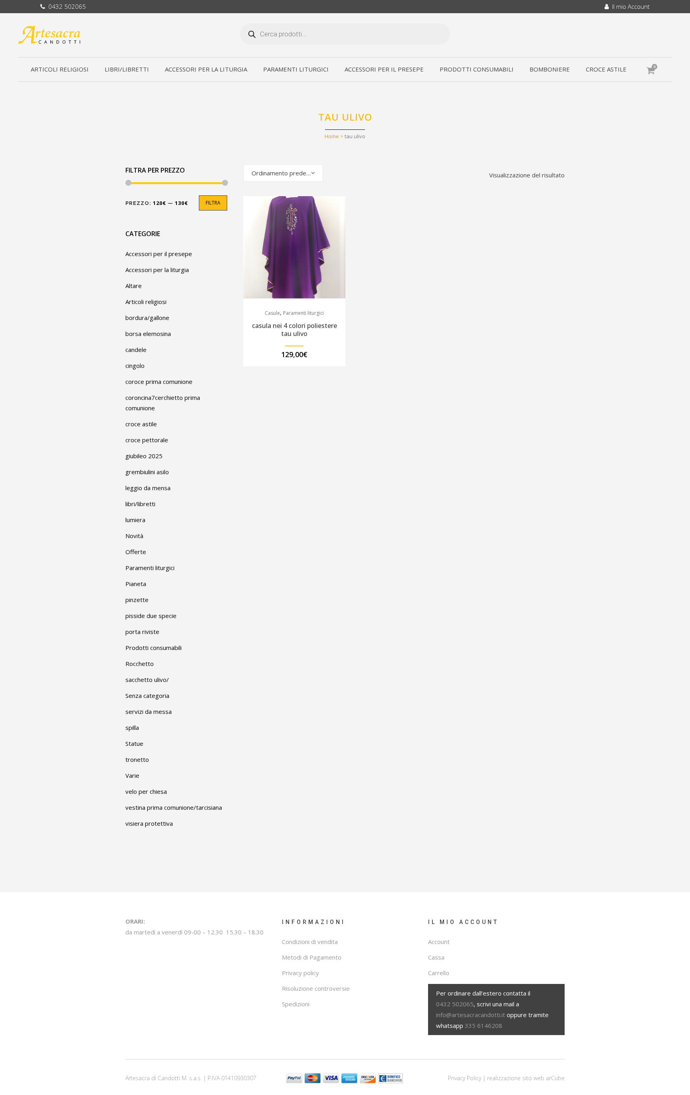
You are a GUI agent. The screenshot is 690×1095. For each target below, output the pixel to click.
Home (332, 136)
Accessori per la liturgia (157, 270)
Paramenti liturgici (149, 568)
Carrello (438, 973)
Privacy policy (300, 973)
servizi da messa (148, 711)
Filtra (213, 202)
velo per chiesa (146, 791)
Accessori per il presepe (158, 254)
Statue (134, 743)
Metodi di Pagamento (311, 957)
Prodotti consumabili (153, 648)
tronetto (137, 759)
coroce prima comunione (158, 382)
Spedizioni (295, 1004)
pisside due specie (150, 616)
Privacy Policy (464, 1078)
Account (439, 942)
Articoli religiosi (146, 302)
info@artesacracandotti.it (470, 1015)
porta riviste (142, 632)
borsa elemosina (148, 334)
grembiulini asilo (147, 472)
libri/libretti (140, 504)
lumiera (135, 520)
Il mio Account (629, 6)
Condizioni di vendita (310, 942)
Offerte (135, 552)
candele (136, 350)
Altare (133, 286)
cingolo (135, 366)
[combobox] (283, 173)
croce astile (141, 424)
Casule (272, 313)
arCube (555, 1078)
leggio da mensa (148, 488)
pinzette (137, 600)
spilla (132, 727)
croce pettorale (146, 440)
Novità (134, 536)
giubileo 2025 (144, 456)
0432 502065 (65, 6)
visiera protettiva (149, 823)
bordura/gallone (147, 318)
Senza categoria (147, 696)
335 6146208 (483, 1025)
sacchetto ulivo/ (147, 680)
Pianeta (135, 584)
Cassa (436, 957)
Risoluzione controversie (316, 988)
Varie (132, 775)
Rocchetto (139, 664)
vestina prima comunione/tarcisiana (173, 807)
